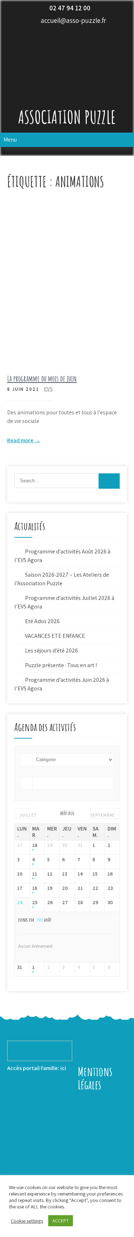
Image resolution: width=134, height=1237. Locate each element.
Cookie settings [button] (27, 1221)
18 (34, 888)
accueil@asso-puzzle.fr (73, 20)
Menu (10, 139)
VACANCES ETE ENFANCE (55, 636)
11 (34, 874)
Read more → (23, 440)
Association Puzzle (67, 116)
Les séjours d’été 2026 (51, 650)
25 (35, 903)
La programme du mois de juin (42, 378)
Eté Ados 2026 (42, 621)
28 (35, 845)
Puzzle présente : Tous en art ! (61, 665)
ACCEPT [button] (61, 1221)
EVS (48, 389)
